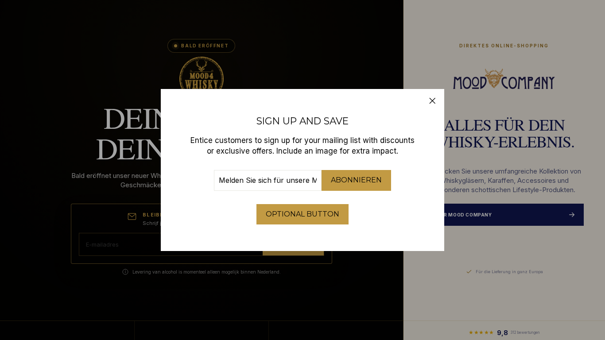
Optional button (302, 214)
